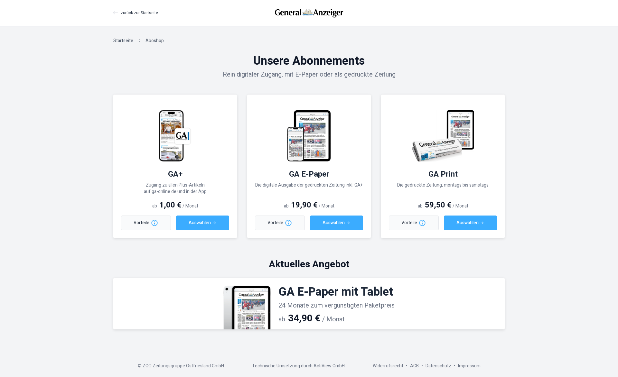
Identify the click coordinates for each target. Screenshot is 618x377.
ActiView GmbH (329, 366)
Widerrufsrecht (388, 366)
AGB (414, 366)
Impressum (469, 366)
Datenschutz (438, 366)
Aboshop (154, 40)
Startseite (123, 40)
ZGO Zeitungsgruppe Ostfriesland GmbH (183, 366)
